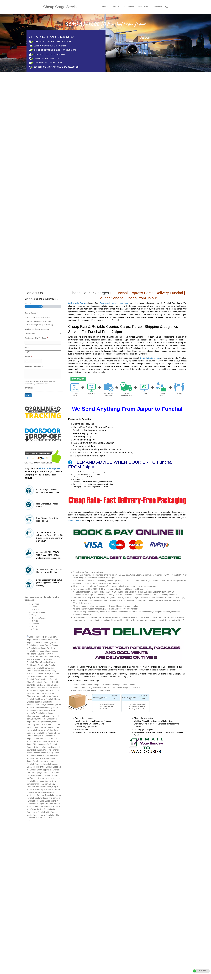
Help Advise (143, 7)
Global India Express (49, 468)
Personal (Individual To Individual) (38, 318)
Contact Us (157, 7)
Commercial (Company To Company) (40, 325)
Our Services (128, 7)
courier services (75, 520)
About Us (115, 7)
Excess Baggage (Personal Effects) (39, 321)
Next (28, 395)
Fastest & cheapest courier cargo (114, 303)
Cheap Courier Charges (89, 293)
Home (105, 7)
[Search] (166, 7)
